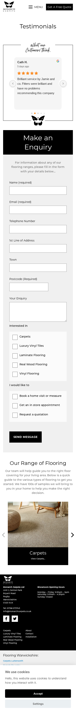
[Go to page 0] (32, 113)
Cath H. (22, 62)
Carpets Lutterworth (13, 661)
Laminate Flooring (32, 355)
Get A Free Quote (59, 7)
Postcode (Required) (23, 279)
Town (13, 259)
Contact (29, 634)
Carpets (24, 336)
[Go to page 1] (35, 113)
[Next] (72, 535)
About (29, 631)
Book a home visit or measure (40, 396)
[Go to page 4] (44, 113)
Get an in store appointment (39, 405)
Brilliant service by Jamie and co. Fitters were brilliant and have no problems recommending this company (36, 86)
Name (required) (20, 182)
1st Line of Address (21, 240)
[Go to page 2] (38, 113)
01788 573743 (13, 608)
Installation (31, 637)
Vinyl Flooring (29, 373)
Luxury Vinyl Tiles (31, 346)
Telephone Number (22, 221)
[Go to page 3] (41, 113)
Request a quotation (33, 414)
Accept (38, 693)
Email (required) (20, 202)
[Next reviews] (63, 83)
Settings (38, 703)
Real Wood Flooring (33, 364)
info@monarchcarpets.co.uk (17, 611)
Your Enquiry (18, 298)
